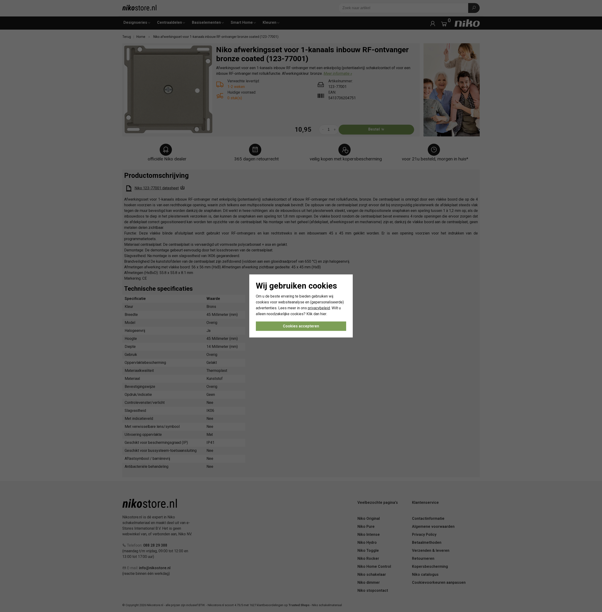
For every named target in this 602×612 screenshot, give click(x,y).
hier (323, 313)
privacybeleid (319, 308)
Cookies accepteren (301, 326)
